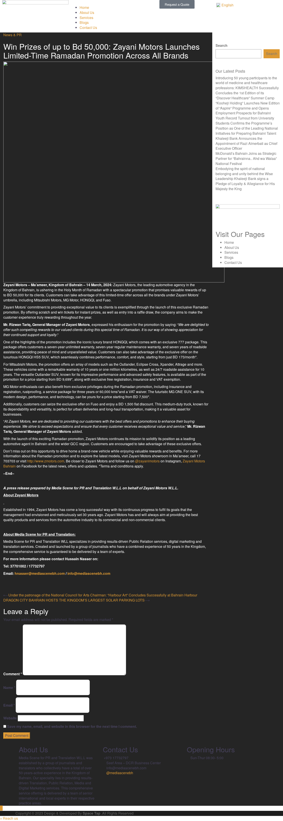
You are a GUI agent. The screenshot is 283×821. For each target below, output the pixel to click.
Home (84, 7)
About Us (87, 12)
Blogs (84, 22)
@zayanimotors (147, 460)
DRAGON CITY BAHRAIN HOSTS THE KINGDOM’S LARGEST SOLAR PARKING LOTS (74, 600)
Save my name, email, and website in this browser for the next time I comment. (72, 726)
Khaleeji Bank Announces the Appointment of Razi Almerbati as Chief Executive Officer (246, 143)
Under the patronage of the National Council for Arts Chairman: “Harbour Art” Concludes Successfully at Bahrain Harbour (102, 595)
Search (222, 45)
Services (86, 17)
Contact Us (88, 27)
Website (10, 718)
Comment (12, 674)
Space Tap (91, 813)
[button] (106, 2)
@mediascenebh (119, 772)
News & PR (12, 34)
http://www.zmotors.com (45, 460)
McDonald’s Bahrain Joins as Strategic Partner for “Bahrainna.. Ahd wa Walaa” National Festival (246, 158)
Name (9, 687)
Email (9, 705)
